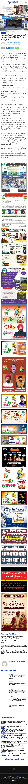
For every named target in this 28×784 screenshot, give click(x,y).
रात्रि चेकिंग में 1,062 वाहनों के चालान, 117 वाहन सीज (13, 641)
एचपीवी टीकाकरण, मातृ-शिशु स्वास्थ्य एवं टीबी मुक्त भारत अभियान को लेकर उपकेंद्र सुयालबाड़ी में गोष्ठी (14, 652)
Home (9, 770)
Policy (18, 770)
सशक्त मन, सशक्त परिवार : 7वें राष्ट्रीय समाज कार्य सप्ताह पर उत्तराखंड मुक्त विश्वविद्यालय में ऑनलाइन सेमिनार (14, 647)
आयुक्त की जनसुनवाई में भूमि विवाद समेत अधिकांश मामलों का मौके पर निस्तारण (12, 637)
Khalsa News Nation (16, 776)
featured (12, 658)
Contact (14, 770)
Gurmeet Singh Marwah (13, 42)
